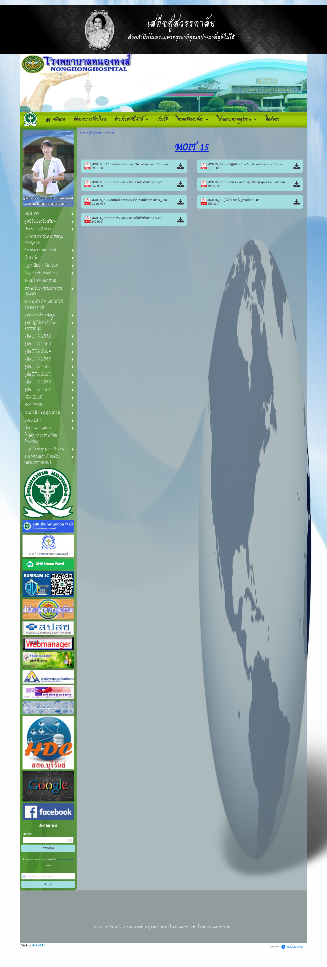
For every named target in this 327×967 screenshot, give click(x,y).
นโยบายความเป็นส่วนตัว (65, 859)
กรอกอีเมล (27, 834)
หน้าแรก (83, 132)
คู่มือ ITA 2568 (95, 132)
